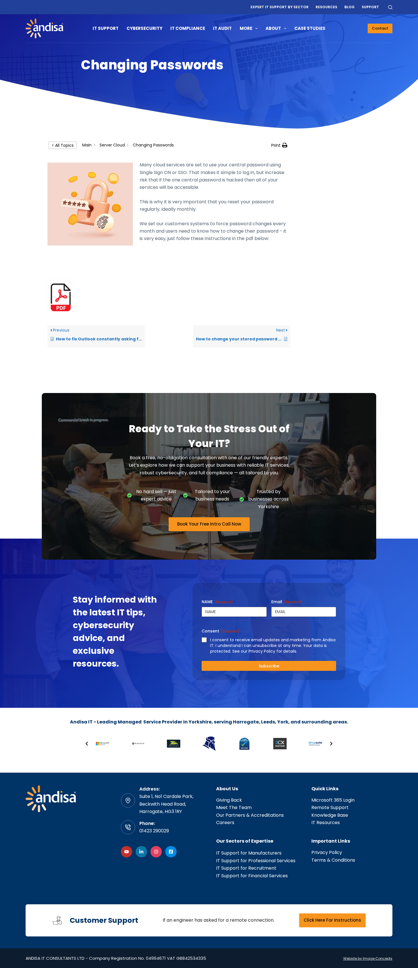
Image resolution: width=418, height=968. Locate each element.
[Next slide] (331, 743)
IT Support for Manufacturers (249, 853)
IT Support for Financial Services (252, 875)
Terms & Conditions (333, 860)
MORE (246, 28)
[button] (279, 145)
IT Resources (325, 822)
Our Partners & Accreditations (250, 815)
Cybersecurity (144, 28)
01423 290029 (154, 831)
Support (370, 7)
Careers (225, 822)
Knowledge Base (329, 815)
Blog (349, 7)
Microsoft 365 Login (333, 800)
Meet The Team (234, 807)
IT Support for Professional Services (255, 860)
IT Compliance (187, 28)
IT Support (106, 28)
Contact (380, 28)
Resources (326, 7)
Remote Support (330, 807)
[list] (209, 743)
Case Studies (309, 28)
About (273, 28)
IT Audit (222, 28)
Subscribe (269, 666)
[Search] (390, 7)
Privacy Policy (326, 852)
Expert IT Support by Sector (280, 7)
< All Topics (63, 145)
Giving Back (229, 800)
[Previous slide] (86, 743)
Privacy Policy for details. (273, 651)
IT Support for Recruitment (246, 868)
